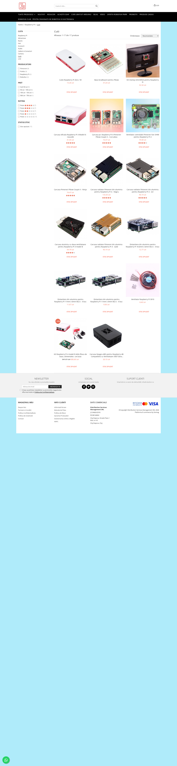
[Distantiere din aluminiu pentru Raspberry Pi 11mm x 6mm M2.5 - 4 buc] (70, 280)
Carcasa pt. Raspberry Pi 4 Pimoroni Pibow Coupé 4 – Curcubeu (106, 135)
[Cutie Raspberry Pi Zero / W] (70, 61)
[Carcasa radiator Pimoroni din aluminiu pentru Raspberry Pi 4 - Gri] (143, 170)
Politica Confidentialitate (27, 413)
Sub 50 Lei (23, 87)
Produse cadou (147, 14)
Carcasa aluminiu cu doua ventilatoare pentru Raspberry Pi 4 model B (70, 245)
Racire (20, 41)
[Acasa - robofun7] (30, 6)
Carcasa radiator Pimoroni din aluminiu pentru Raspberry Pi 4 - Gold (106, 245)
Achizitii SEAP (63, 14)
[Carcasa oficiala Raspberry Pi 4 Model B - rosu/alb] (70, 115)
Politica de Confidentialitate (44, 392)
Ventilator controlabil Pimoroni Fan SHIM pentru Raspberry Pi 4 (142, 135)
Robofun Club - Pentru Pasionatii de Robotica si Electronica (46, 19)
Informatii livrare (60, 407)
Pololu (22, 71)
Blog (95, 14)
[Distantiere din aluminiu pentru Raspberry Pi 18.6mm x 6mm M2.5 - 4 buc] (143, 225)
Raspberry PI (22, 35)
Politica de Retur (60, 413)
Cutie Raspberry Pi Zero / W (70, 80)
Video (102, 14)
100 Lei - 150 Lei (25, 92)
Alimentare (22, 38)
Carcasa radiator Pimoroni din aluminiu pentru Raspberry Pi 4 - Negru (106, 190)
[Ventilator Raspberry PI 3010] (143, 280)
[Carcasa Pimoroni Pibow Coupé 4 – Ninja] (70, 170)
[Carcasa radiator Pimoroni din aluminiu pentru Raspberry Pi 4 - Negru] (106, 170)
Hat (19, 43)
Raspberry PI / (30, 24)
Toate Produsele (26, 14)
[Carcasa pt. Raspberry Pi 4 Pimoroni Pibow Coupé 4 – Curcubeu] (106, 115)
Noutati (41, 14)
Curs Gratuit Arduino (81, 14)
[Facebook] (84, 387)
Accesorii (21, 46)
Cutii (19, 56)
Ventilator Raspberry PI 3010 (142, 299)
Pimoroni (23, 68)
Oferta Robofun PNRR (117, 14)
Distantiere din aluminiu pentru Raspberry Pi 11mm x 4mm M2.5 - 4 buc (106, 300)
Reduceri (51, 14)
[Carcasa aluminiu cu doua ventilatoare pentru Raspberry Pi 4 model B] (70, 225)
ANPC (56, 421)
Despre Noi (22, 407)
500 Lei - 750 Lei (25, 95)
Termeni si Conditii (24, 410)
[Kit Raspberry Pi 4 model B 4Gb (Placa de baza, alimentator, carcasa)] (70, 335)
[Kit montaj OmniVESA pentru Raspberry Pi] (143, 61)
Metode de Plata (60, 410)
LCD (19, 59)
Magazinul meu (25, 402)
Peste (22, 105)
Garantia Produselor (61, 416)
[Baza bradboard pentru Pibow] (106, 61)
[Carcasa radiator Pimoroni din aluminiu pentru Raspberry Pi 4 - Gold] (106, 225)
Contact (21, 419)
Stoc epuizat (24, 126)
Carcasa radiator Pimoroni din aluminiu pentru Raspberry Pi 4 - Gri (143, 190)
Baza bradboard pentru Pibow (106, 80)
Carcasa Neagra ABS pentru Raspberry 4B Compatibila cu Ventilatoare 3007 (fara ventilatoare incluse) (106, 355)
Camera (21, 54)
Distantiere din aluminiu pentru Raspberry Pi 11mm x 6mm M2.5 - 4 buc (70, 300)
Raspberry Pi (24, 74)
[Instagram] (93, 387)
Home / (21, 24)
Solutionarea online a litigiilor (64, 419)
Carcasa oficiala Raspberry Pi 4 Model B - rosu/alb (70, 135)
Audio (20, 48)
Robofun (23, 77)
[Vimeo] (88, 387)
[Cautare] (96, 6)
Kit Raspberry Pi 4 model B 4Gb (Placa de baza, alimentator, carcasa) (70, 355)
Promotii (133, 14)
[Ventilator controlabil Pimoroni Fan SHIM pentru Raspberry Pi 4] (143, 115)
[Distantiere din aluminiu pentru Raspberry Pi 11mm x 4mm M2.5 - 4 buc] (106, 280)
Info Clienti (60, 402)
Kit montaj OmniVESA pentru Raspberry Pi (143, 81)
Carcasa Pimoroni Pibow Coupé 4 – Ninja (70, 189)
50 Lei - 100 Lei (25, 90)
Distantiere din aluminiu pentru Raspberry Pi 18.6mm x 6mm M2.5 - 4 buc (142, 245)
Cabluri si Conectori (25, 51)
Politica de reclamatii (25, 416)
